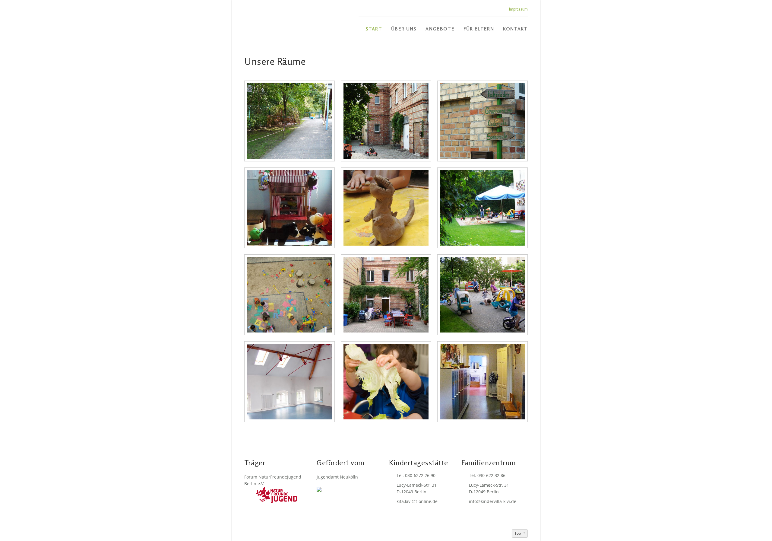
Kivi (285, 21)
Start (373, 29)
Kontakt (515, 29)
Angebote (440, 29)
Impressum (518, 9)
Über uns (403, 29)
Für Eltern (479, 29)
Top (517, 533)
